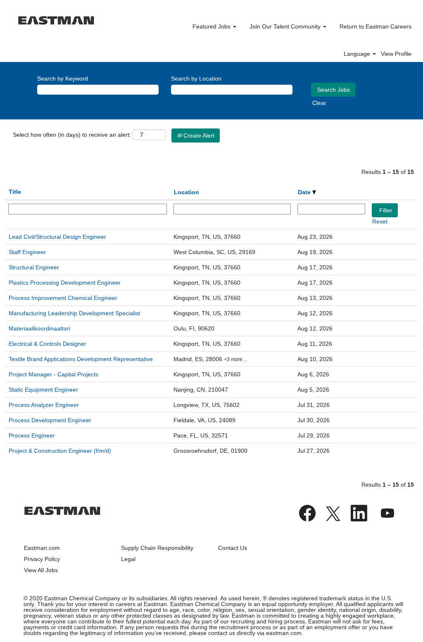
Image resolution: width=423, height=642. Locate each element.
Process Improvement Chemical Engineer (63, 298)
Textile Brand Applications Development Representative (81, 359)
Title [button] (15, 191)
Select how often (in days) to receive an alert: (72, 134)
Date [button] (305, 192)
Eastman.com (42, 548)
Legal (128, 559)
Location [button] (186, 192)
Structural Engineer (34, 267)
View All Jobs (41, 570)
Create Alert (198, 135)
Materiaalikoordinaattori (39, 328)
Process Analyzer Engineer (44, 405)
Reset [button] (379, 221)
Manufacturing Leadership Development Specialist (74, 313)
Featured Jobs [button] (212, 26)
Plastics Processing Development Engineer (65, 282)
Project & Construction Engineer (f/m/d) (60, 450)
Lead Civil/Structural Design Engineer (57, 236)
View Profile (396, 53)
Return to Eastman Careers (375, 26)
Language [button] (358, 53)
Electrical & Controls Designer (47, 343)
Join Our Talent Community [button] (286, 26)
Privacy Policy (42, 559)
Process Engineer (32, 435)
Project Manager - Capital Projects (53, 374)
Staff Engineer (27, 252)
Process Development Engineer (50, 420)
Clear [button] (319, 103)
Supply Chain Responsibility (157, 548)
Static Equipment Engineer (43, 389)
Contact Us (232, 548)
